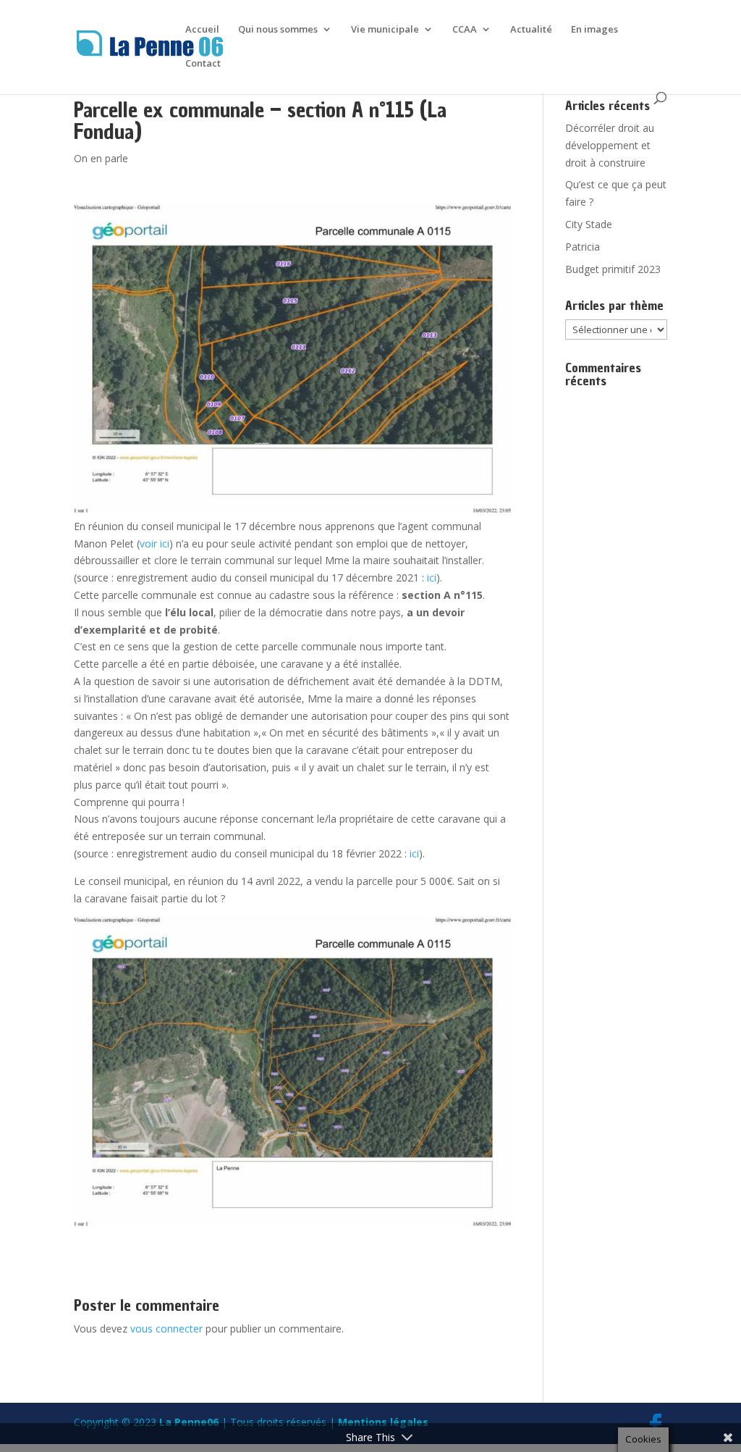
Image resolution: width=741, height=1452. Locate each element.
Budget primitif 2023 (613, 269)
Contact (203, 64)
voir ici (154, 543)
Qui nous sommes (278, 29)
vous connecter (166, 1328)
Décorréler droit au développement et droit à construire (609, 145)
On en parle (101, 158)
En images (594, 29)
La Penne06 (189, 1422)
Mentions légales (383, 1422)
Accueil (202, 29)
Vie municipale (385, 29)
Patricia (582, 246)
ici (431, 577)
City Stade (588, 224)
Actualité (531, 29)
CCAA (464, 29)
